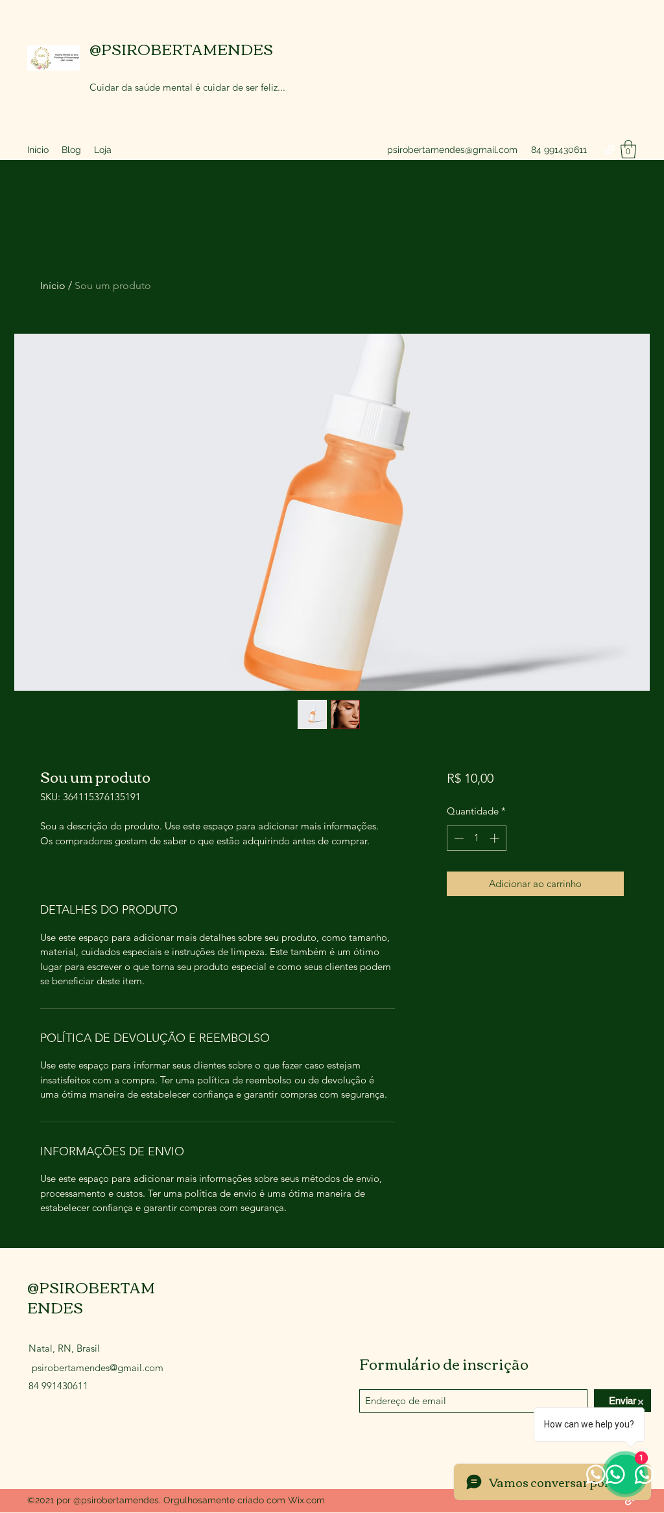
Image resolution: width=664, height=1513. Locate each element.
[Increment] (495, 838)
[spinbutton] (476, 838)
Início (52, 285)
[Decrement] (457, 838)
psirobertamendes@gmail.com (452, 149)
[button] (628, 149)
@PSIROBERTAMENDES (181, 49)
